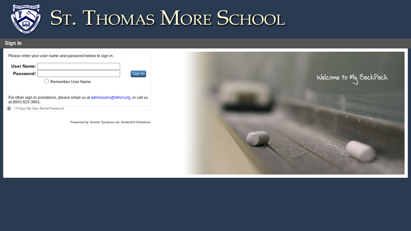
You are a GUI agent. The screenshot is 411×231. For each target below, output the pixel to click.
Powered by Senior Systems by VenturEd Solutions (110, 122)
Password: (24, 73)
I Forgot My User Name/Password (39, 108)
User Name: (23, 66)
